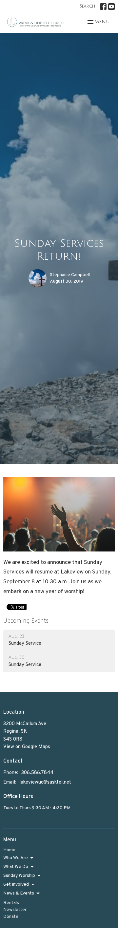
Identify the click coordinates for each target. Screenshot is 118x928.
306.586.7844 (37, 773)
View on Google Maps (26, 747)
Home (9, 850)
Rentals (11, 903)
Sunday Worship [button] (19, 875)
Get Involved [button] (16, 884)
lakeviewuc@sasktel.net (45, 782)
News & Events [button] (18, 893)
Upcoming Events (26, 621)
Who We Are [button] (15, 858)
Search (87, 6)
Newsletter (15, 910)
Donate (10, 916)
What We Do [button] (15, 867)
